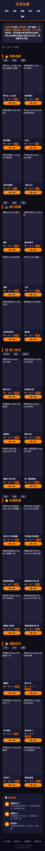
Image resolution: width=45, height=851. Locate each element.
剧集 (22, 11)
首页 (7, 11)
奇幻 (23, 496)
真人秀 (6, 354)
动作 (5, 60)
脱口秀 (25, 354)
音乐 (15, 354)
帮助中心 (17, 841)
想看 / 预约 (12, 103)
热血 (5, 496)
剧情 (23, 60)
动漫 (38, 11)
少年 (5, 648)
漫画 (22, 16)
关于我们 (7, 841)
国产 (5, 203)
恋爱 (14, 496)
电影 (14, 11)
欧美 (14, 203)
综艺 (30, 11)
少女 (14, 648)
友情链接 (27, 841)
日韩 (23, 203)
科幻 (14, 60)
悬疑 (23, 648)
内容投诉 (37, 841)
